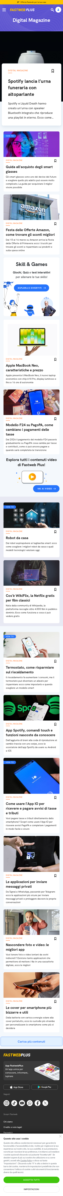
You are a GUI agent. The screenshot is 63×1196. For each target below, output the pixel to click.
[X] (45, 1103)
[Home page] (22, 9)
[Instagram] (6, 1103)
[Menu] (4, 9)
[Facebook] (37, 1103)
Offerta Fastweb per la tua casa (33, 2)
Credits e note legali (13, 1127)
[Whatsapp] (30, 1103)
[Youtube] (22, 1103)
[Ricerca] (52, 10)
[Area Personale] (58, 10)
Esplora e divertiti (30, 288)
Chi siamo (8, 1121)
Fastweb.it (8, 1132)
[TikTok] (14, 1103)
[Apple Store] (17, 1087)
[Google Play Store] (45, 1087)
